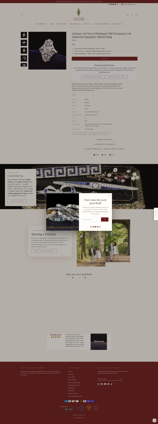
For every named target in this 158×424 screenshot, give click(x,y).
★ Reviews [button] (156, 214)
